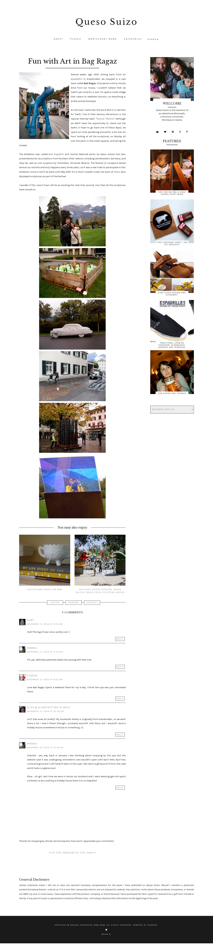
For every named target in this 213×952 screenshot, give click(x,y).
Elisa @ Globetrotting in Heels (48, 707)
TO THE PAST (85, 852)
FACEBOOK (73, 602)
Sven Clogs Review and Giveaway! (172, 294)
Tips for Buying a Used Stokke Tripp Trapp (172, 193)
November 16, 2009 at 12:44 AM (45, 748)
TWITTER (55, 602)
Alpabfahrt (76, 79)
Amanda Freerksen (81, 925)
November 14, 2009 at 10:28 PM (45, 711)
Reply (120, 639)
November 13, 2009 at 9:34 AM (45, 652)
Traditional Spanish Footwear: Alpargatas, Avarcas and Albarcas (172, 345)
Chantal (32, 675)
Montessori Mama (103, 39)
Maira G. (107, 934)
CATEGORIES (133, 39)
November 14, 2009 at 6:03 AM (45, 680)
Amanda (32, 648)
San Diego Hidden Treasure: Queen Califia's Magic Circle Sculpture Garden (100, 590)
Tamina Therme (105, 118)
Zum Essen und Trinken (172, 393)
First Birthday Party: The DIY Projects (172, 243)
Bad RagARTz (56, 154)
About (58, 39)
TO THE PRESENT (62, 852)
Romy (30, 620)
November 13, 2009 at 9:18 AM (45, 624)
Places (75, 39)
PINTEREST (92, 602)
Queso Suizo (106, 22)
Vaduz (117, 171)
